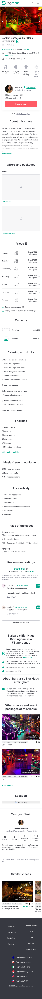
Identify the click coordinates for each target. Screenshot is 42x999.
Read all (26, 49)
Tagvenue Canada (23, 962)
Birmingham (10, 860)
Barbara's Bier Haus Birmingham (21, 637)
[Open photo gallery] (21, 21)
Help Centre (11, 932)
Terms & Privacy (31, 926)
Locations (31, 943)
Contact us (11, 938)
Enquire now (21, 104)
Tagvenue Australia (24, 957)
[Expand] (38, 3)
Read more (27, 657)
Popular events (31, 949)
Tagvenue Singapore (24, 971)
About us (11, 926)
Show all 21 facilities (11, 452)
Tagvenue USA (22, 981)
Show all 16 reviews (21, 623)
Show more (7, 785)
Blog (31, 937)
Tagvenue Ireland (23, 967)
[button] (33, 3)
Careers (11, 944)
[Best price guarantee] (23, 307)
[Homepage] (10, 3)
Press (31, 932)
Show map (9, 55)
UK (3, 860)
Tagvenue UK (21, 976)
